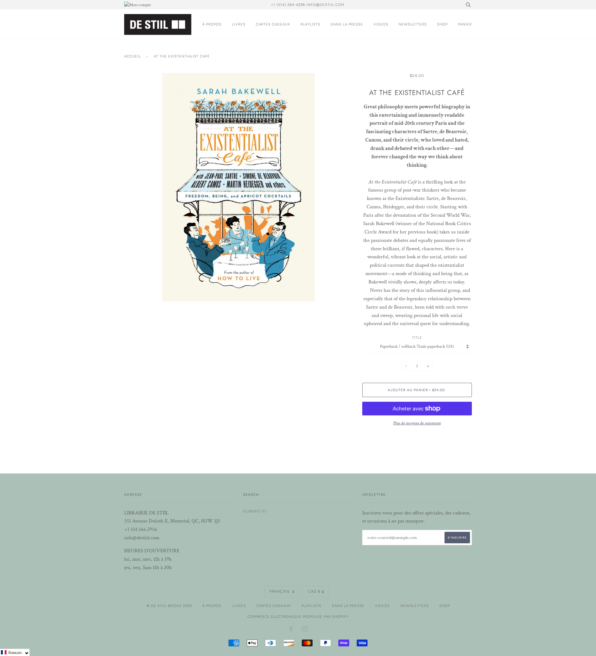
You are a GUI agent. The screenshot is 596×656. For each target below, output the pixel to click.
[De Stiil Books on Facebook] (291, 630)
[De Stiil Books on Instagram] (305, 630)
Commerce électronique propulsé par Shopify (298, 616)
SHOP (442, 24)
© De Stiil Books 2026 (169, 606)
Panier (465, 24)
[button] (14, 652)
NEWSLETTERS (413, 24)
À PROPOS (212, 24)
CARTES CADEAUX (273, 24)
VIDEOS (380, 24)
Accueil (132, 56)
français (280, 591)
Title (417, 337)
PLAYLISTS (310, 24)
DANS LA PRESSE (347, 24)
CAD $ (314, 591)
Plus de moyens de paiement (417, 423)
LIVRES (239, 24)
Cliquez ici (255, 511)
